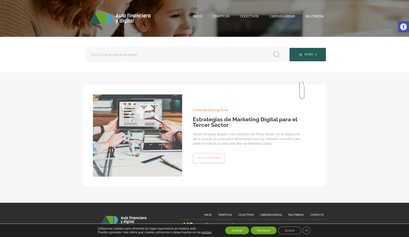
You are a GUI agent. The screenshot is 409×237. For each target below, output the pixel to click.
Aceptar (237, 230)
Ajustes (290, 230)
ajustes (207, 232)
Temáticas (221, 16)
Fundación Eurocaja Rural (210, 110)
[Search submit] (278, 54)
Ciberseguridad (282, 16)
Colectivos (249, 16)
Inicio (197, 16)
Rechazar (263, 230)
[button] (403, 26)
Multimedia (315, 16)
